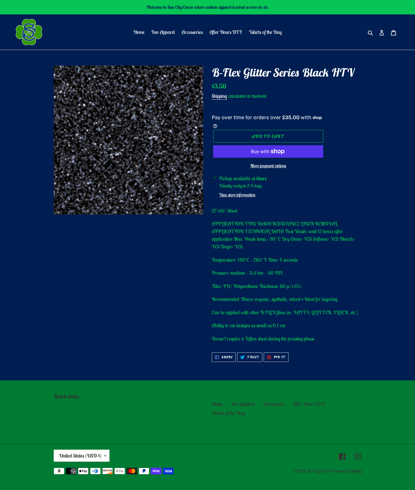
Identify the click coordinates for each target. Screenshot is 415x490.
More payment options (268, 165)
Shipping (219, 96)
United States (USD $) (80, 455)
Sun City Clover (319, 471)
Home (217, 404)
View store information (237, 195)
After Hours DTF (309, 404)
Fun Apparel (243, 404)
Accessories (273, 404)
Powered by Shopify (346, 471)
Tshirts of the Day (228, 413)
